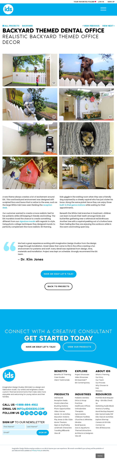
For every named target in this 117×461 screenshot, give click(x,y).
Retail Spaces (80, 425)
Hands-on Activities (62, 414)
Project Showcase (82, 374)
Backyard (27, 26)
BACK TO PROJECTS (58, 286)
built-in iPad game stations (73, 205)
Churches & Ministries (83, 419)
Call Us (20, 404)
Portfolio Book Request (104, 398)
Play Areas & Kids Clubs (63, 419)
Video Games (59, 411)
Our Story (99, 377)
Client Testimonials (62, 380)
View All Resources (103, 428)
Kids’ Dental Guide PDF (104, 414)
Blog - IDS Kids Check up (104, 401)
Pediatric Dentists (82, 398)
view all (57, 433)
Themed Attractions (83, 430)
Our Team (100, 380)
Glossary (99, 391)
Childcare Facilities (82, 417)
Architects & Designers (84, 433)
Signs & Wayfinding (62, 425)
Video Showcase (81, 377)
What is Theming (102, 374)
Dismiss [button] (100, 456)
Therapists (79, 411)
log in (101, 2)
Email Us (23, 409)
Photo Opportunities (62, 408)
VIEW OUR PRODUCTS (79, 347)
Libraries (78, 422)
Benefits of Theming (62, 374)
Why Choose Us (102, 385)
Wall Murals (58, 398)
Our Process (100, 383)
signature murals (27, 221)
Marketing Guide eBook (105, 406)
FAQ (97, 388)
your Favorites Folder (84, 2)
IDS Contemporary (82, 383)
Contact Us (100, 425)
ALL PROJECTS (12, 26)
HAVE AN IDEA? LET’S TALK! (58, 274)
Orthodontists (80, 408)
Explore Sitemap (102, 419)
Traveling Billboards (61, 430)
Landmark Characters (63, 428)
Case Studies (59, 377)
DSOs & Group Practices (80, 401)
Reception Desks (60, 400)
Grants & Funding (102, 408)
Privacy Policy (36, 450)
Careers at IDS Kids (103, 422)
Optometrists (80, 414)
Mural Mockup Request (105, 411)
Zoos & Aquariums (82, 428)
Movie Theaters (60, 422)
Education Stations (61, 417)
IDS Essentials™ (81, 380)
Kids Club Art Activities (104, 417)
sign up (111, 2)
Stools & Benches (61, 403)
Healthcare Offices (82, 406)
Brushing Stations (61, 406)
